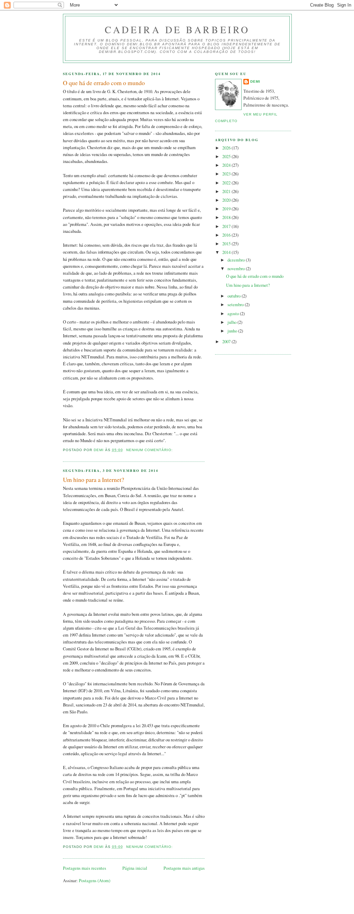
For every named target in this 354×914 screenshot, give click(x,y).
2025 (227, 156)
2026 (227, 148)
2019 (227, 209)
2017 (227, 226)
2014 (227, 252)
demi (255, 81)
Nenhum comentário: (150, 450)
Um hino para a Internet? (93, 479)
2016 (227, 235)
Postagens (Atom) (94, 881)
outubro (234, 296)
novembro (236, 269)
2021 (227, 191)
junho (232, 331)
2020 (227, 200)
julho (232, 322)
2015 (227, 244)
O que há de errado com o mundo (104, 83)
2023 (227, 174)
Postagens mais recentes (84, 868)
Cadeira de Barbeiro (177, 29)
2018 (227, 217)
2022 (227, 183)
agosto (233, 314)
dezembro (236, 260)
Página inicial (134, 868)
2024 (227, 165)
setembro (236, 305)
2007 (227, 342)
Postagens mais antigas (184, 868)
